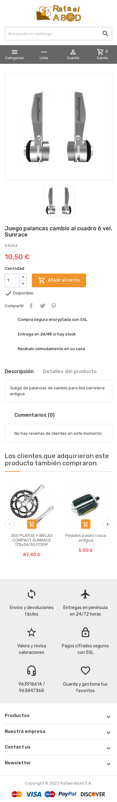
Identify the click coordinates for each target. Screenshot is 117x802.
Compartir (31, 306)
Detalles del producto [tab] (70, 371)
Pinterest (53, 306)
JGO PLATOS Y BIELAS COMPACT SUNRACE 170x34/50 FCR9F (32, 540)
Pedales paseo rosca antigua (85, 537)
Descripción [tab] (19, 371)
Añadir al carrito (59, 280)
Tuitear (42, 306)
